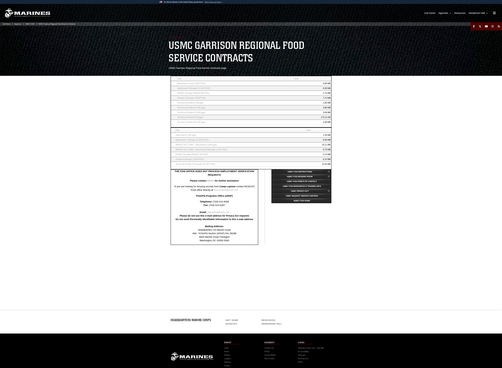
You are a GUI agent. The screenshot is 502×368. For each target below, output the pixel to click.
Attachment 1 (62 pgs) (186, 135)
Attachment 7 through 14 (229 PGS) (192, 140)
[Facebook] (474, 26)
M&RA (210, 180)
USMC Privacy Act (300, 191)
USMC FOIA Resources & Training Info (302, 186)
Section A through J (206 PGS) (191, 98)
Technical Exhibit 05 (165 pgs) (191, 122)
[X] (480, 26)
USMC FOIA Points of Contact (302, 181)
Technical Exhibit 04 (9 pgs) (190, 117)
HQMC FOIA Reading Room (300, 177)
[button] (214, 2)
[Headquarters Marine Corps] (27, 13)
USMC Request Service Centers (302, 196)
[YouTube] (486, 26)
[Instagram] (492, 26)
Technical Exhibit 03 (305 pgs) (191, 112)
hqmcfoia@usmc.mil (218, 212)
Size (297, 78)
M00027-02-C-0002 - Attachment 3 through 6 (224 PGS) (201, 149)
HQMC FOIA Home (302, 201)
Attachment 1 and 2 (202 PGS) (191, 83)
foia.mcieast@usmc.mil (226, 190)
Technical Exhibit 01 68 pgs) (190, 103)
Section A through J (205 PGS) (190, 159)
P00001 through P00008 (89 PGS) (193, 93)
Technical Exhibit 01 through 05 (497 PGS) (195, 164)
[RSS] (499, 26)
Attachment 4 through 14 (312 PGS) (193, 88)
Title (179, 78)
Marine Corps (192, 356)
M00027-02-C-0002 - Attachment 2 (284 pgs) (196, 145)
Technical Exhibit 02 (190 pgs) (191, 108)
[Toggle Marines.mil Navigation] (494, 13)
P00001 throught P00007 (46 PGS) (192, 154)
